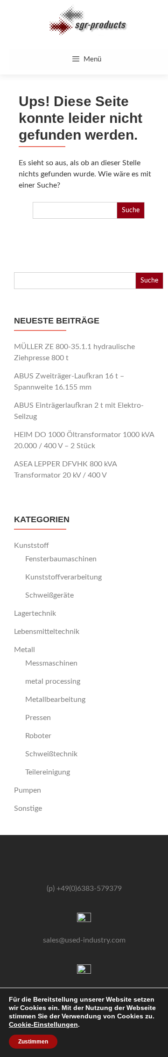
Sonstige (28, 808)
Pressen (38, 717)
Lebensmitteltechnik (46, 631)
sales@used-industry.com (84, 940)
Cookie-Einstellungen (43, 1024)
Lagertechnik (35, 613)
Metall (24, 649)
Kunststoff (31, 545)
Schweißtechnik (51, 754)
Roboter (38, 736)
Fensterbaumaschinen (61, 559)
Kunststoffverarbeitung (63, 577)
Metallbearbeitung (55, 699)
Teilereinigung (47, 772)
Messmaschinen (51, 663)
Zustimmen (33, 1041)
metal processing (52, 681)
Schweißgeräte (49, 595)
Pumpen (27, 790)
